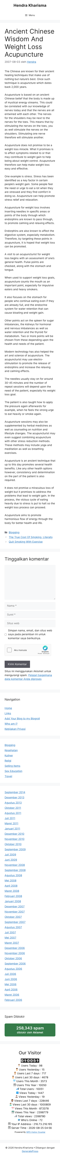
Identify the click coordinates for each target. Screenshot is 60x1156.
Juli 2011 (10, 818)
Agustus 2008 (13, 875)
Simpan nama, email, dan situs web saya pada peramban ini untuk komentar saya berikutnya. (30, 634)
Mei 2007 (10, 937)
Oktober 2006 (13, 958)
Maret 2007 (12, 942)
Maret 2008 (12, 890)
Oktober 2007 (13, 916)
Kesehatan (11, 750)
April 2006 (11, 989)
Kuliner (9, 755)
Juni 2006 (11, 979)
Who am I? (11, 723)
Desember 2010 (14, 833)
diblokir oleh (33, 1031)
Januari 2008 (13, 901)
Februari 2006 (13, 999)
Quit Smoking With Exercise (26, 541)
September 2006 (15, 963)
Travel (8, 776)
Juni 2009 (11, 859)
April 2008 (11, 885)
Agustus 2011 (13, 813)
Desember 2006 (15, 948)
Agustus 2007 (13, 927)
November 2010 (14, 839)
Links (8, 713)
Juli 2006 (10, 974)
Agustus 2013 (13, 802)
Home (8, 708)
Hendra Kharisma (30, 5)
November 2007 (15, 911)
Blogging (14, 532)
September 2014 (15, 792)
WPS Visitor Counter (35, 1132)
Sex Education (13, 771)
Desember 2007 (15, 906)
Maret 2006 (12, 994)
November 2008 (15, 865)
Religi (8, 760)
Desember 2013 (14, 797)
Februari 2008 (13, 896)
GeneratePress (30, 1151)
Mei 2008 (10, 880)
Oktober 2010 (13, 844)
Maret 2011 (11, 823)
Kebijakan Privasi (15, 728)
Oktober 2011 (13, 807)
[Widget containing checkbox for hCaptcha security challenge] (28, 650)
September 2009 (15, 849)
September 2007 (15, 922)
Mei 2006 (10, 984)
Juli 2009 (10, 854)
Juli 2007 (10, 932)
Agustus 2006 (13, 968)
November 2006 (15, 953)
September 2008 (15, 870)
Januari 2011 (12, 828)
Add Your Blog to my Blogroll (22, 718)
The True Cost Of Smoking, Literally (31, 537)
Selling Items (12, 765)
